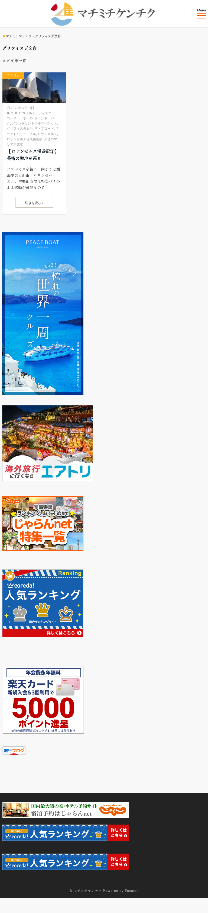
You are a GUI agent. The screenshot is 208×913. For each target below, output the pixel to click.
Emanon (132, 891)
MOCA (16, 113)
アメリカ (13, 76)
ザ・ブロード (44, 128)
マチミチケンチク (88, 891)
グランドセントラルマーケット (34, 123)
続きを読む (33, 203)
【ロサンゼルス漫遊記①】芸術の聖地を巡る (33, 154)
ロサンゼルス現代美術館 (25, 139)
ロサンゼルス (47, 134)
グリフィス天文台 (20, 128)
